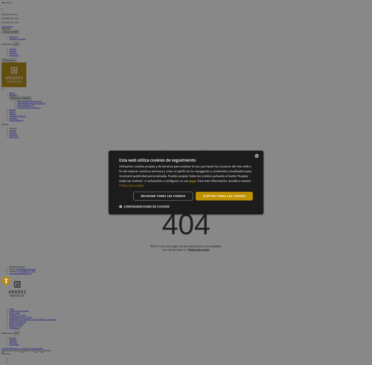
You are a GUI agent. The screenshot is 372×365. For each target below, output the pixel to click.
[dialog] (186, 182)
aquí (192, 181)
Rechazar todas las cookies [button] (163, 196)
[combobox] (257, 156)
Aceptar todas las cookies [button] (224, 196)
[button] (144, 206)
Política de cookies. (132, 185)
